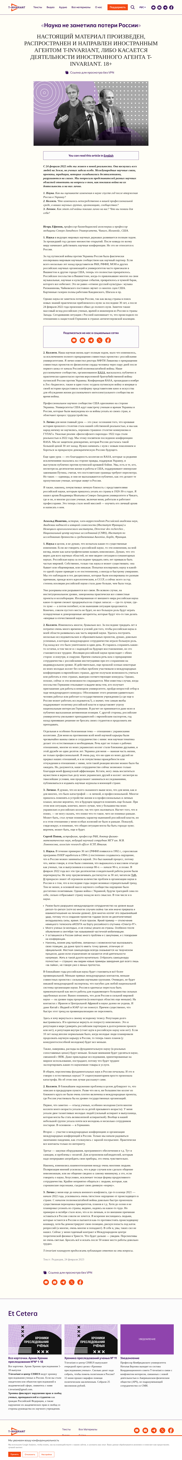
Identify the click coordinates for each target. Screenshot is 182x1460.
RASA (101, 372)
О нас (98, 7)
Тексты (37, 7)
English (108, 155)
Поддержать (118, 7)
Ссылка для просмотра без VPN (92, 72)
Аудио (63, 7)
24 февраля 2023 (74, 1259)
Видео (50, 7)
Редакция (57, 1259)
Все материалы (81, 7)
